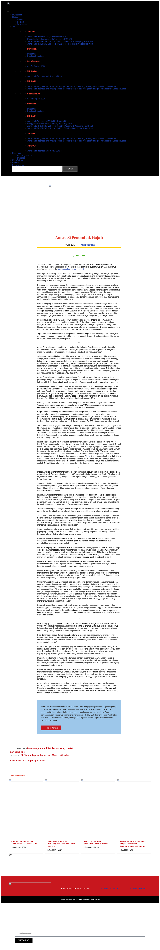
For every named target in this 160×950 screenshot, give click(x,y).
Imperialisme (18, 165)
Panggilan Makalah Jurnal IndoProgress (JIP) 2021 (49, 39)
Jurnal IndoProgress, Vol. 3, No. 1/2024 (44, 76)
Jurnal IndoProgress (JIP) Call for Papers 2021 (48, 37)
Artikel (20, 19)
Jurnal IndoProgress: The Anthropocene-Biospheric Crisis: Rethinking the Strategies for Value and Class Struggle (76, 89)
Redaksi (15, 162)
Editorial (20, 22)
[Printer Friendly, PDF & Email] (79, 256)
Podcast (21, 158)
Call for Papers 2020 (36, 66)
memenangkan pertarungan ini (71, 269)
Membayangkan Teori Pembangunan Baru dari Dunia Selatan (61, 843)
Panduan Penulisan (35, 56)
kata (88, 456)
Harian (15, 17)
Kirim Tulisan (17, 160)
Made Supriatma (88, 245)
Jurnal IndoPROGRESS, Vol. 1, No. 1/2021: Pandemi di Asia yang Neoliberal (60, 41)
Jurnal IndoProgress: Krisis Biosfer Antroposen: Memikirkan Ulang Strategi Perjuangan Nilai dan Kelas (71, 86)
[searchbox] (37, 169)
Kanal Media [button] (17, 153)
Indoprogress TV (24, 155)
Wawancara (22, 24)
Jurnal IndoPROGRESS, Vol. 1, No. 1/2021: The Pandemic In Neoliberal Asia (60, 44)
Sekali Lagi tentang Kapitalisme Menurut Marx (96, 842)
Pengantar (31, 54)
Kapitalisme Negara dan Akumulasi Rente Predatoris (24, 842)
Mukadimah (17, 15)
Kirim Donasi (138, 888)
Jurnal (15, 26)
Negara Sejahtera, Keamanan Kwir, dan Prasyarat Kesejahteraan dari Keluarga (133, 843)
